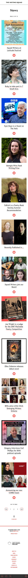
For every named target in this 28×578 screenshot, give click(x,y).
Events (14, 557)
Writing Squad (14, 2)
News (14, 553)
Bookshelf (14, 559)
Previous (6, 509)
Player (14, 563)
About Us (14, 551)
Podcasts (14, 561)
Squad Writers (14, 555)
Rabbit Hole (15, 531)
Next (21, 509)
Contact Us (14, 565)
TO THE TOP (14, 519)
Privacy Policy (14, 533)
